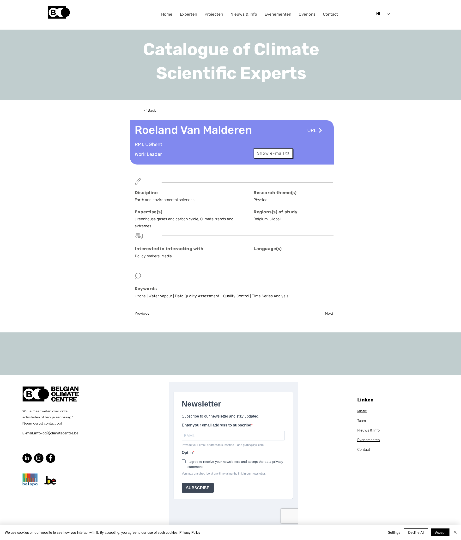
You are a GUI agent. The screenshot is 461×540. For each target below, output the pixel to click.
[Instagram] (38, 458)
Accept (440, 532)
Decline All (416, 532)
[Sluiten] (455, 532)
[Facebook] (50, 458)
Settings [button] (394, 532)
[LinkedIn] (27, 458)
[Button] (320, 130)
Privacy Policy (189, 532)
